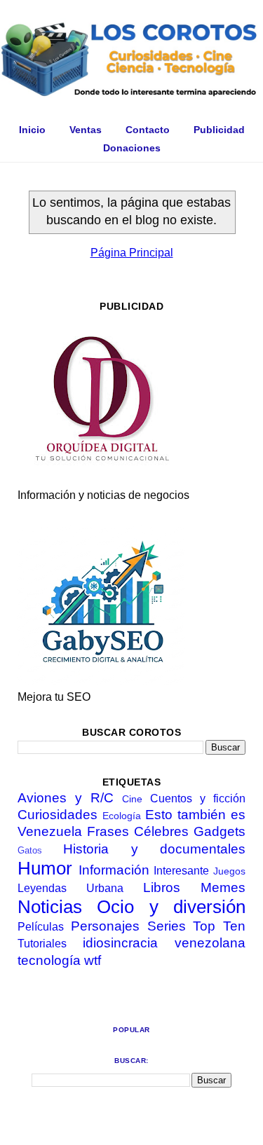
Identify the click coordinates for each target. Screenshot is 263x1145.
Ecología (121, 815)
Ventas (85, 129)
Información (114, 870)
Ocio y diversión (171, 907)
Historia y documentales (154, 849)
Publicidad (219, 129)
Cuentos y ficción (197, 798)
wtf (92, 960)
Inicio (32, 129)
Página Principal (131, 253)
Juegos (229, 871)
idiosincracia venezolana (164, 942)
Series (166, 926)
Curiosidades (57, 814)
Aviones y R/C (66, 797)
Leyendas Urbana (70, 888)
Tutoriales (42, 943)
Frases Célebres (138, 831)
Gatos (30, 850)
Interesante (181, 871)
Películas (41, 927)
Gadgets (219, 831)
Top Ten (219, 926)
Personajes (105, 926)
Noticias (50, 907)
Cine (132, 798)
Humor (45, 868)
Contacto (148, 129)
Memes (223, 887)
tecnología (49, 960)
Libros (161, 887)
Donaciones (132, 147)
